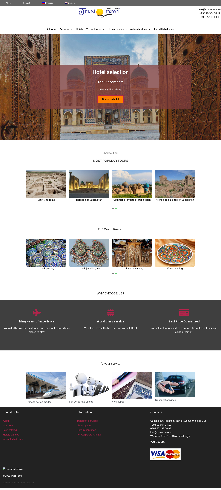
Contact (26, 3)
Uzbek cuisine (116, 29)
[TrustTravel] (99, 12)
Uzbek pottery (46, 268)
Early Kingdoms (46, 199)
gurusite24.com (27, 482)
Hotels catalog (11, 434)
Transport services (165, 399)
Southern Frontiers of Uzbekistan (132, 199)
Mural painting (175, 268)
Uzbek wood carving (132, 268)
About (8, 3)
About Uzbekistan (164, 29)
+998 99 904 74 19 (210, 13)
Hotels (79, 29)
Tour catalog (10, 430)
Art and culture (138, 29)
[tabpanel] (46, 185)
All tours (52, 29)
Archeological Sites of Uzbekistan (175, 199)
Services (64, 29)
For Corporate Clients (81, 401)
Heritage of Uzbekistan (89, 199)
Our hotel (8, 425)
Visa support (119, 401)
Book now (110, 106)
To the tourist (93, 29)
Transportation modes (39, 401)
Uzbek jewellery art (89, 268)
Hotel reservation (86, 430)
